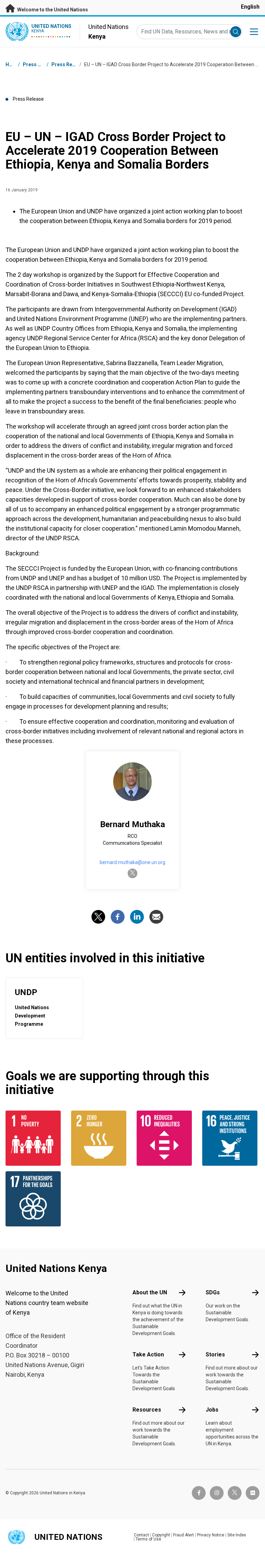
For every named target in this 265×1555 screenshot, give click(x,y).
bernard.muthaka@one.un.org (132, 862)
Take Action (148, 1354)
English (250, 6)
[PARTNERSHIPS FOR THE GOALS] (34, 1198)
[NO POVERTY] (34, 1138)
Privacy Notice (210, 1535)
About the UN (149, 1292)
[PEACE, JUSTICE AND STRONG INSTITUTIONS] (230, 1138)
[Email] (156, 917)
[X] (98, 917)
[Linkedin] (137, 917)
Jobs (212, 1409)
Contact (141, 1535)
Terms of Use (148, 1539)
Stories (215, 1354)
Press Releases (69, 64)
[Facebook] (118, 917)
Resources (146, 1409)
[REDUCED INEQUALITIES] (165, 1138)
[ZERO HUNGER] (99, 1138)
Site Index (236, 1535)
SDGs (213, 1292)
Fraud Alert (183, 1535)
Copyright (161, 1535)
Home (12, 64)
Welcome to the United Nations (52, 9)
